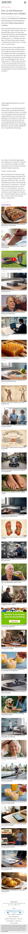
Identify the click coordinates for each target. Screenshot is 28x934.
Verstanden (3, 931)
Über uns (20, 918)
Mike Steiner (18, 921)
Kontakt (13, 914)
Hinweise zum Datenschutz (11, 918)
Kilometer (3, 7)
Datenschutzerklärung (13, 916)
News (9, 914)
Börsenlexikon (14, 902)
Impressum (19, 914)
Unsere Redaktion (10, 921)
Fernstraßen (8, 7)
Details (24, 930)
